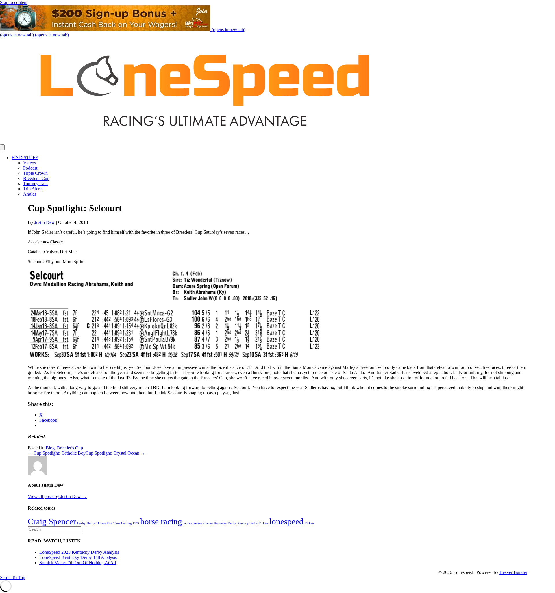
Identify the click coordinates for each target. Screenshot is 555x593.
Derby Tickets (96, 523)
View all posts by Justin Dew (57, 496)
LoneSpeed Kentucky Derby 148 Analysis (78, 557)
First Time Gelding (119, 523)
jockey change (203, 523)
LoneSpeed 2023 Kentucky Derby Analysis (79, 552)
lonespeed (286, 521)
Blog (50, 447)
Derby (81, 523)
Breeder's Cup (70, 447)
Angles (29, 194)
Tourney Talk (35, 183)
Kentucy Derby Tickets (252, 523)
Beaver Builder (513, 572)
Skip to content (13, 2)
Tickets (309, 523)
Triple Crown (35, 173)
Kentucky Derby (225, 523)
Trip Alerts (32, 188)
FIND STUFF (25, 157)
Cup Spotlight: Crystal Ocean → (115, 453)
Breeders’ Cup (36, 178)
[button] (12, 577)
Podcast (30, 168)
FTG (136, 523)
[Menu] (2, 147)
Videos (29, 162)
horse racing (161, 521)
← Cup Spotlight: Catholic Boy (57, 453)
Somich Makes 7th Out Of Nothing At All (77, 562)
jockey (187, 523)
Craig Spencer (52, 521)
